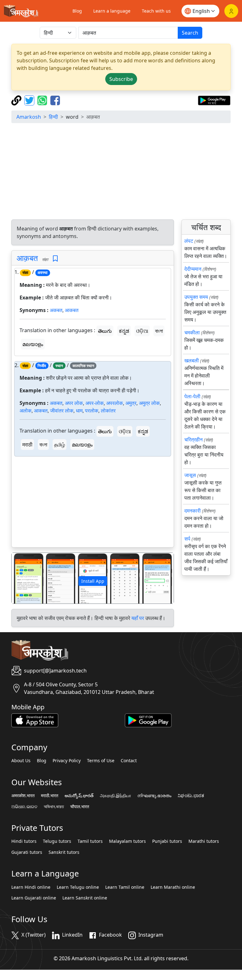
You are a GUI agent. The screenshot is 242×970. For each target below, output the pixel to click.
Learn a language (111, 11)
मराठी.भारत (49, 795)
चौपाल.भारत (79, 806)
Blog (77, 11)
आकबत (71, 310)
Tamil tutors (90, 841)
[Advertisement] (121, 172)
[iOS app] (34, 719)
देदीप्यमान (192, 268)
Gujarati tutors (26, 852)
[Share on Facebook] (55, 99)
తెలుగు (105, 330)
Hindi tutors (24, 841)
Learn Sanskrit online (84, 898)
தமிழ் (59, 444)
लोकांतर (108, 410)
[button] (24, 578)
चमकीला (192, 332)
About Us (21, 760)
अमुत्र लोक (149, 403)
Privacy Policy (67, 760)
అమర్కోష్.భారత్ (79, 795)
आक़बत (27, 257)
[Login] (231, 11)
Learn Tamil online (124, 887)
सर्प (187, 538)
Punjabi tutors (167, 841)
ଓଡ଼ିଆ (142, 330)
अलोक (26, 410)
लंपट (188, 240)
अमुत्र (130, 403)
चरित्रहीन (193, 439)
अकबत (56, 310)
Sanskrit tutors (64, 852)
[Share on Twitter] (30, 99)
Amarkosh (28, 116)
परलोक (91, 410)
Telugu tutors (57, 841)
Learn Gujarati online (33, 898)
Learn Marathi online (173, 887)
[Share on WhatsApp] (43, 99)
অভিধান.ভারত (54, 806)
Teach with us (156, 11)
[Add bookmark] (55, 258)
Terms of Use (100, 760)
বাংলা (159, 330)
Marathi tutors (203, 841)
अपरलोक (114, 403)
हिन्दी (53, 116)
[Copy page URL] (17, 99)
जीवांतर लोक (61, 410)
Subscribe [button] (121, 79)
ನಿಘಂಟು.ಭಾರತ (191, 795)
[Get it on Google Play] (214, 99)
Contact (129, 760)
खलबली (191, 360)
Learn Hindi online (30, 887)
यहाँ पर (137, 618)
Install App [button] (92, 581)
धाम (79, 410)
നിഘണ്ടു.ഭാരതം (154, 795)
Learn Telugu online (78, 887)
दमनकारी (192, 510)
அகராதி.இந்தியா (115, 795)
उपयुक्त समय (196, 296)
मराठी (27, 444)
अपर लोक (74, 403)
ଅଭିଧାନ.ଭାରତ (24, 806)
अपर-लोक (94, 403)
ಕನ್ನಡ (124, 330)
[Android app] (148, 719)
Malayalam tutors (127, 841)
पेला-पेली (192, 396)
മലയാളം (32, 344)
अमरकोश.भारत (23, 795)
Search (190, 32)
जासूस (190, 475)
